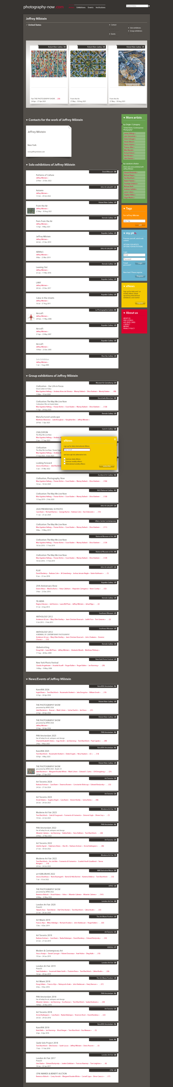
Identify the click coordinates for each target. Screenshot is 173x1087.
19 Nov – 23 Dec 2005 (43, 350)
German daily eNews (73, 459)
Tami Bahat (51, 910)
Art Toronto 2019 (44, 935)
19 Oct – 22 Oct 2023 (43, 818)
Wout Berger (61, 1030)
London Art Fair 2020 (45, 904)
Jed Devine (54, 604)
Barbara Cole (76, 512)
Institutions (100, 7)
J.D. (90, 754)
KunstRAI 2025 (42, 751)
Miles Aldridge (52, 923)
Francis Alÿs (40, 923)
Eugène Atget (53, 800)
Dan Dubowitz (88, 512)
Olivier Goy (99, 815)
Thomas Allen (128, 147)
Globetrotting (42, 647)
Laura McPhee (65, 604)
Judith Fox (89, 619)
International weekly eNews (75, 464)
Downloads (115, 37)
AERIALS (39, 251)
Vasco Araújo (41, 953)
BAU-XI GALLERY (107, 187)
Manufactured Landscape (48, 416)
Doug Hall (39, 650)
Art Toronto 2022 (44, 843)
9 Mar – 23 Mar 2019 (43, 257)
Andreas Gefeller (130, 189)
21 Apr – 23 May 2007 (43, 334)
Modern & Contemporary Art (49, 950)
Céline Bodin (89, 910)
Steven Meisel (129, 142)
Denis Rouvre (88, 1045)
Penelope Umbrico (130, 184)
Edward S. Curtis (85, 771)
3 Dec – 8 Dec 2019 (43, 926)
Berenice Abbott (42, 894)
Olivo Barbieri (92, 391)
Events (90, 7)
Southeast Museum (106, 613)
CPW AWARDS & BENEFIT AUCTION (51, 1073)
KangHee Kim (70, 420)
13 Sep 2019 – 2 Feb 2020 (45, 499)
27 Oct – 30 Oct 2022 (43, 849)
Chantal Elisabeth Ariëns (45, 741)
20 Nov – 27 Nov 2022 (44, 836)
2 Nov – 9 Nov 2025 (43, 744)
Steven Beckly (75, 800)
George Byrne (64, 512)
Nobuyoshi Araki (65, 984)
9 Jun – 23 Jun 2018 (43, 576)
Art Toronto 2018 (44, 1012)
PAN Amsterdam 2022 (46, 827)
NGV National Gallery (105, 490)
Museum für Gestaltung (104, 383)
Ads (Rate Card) (129, 322)
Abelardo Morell (77, 650)
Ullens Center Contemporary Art (105, 522)
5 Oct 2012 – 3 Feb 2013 (44, 622)
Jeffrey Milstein (41, 178)
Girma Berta (87, 800)
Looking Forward (44, 463)
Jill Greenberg (66, 573)
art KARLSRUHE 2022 (45, 873)
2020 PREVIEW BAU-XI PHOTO (49, 509)
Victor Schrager (129, 139)
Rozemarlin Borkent (67, 692)
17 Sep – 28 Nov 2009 (43, 653)
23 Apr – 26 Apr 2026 (43, 713)
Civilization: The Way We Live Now (51, 401)
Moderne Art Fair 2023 (46, 812)
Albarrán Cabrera (42, 833)
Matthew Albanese (43, 420)
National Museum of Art (104, 536)
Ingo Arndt (60, 741)
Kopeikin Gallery (107, 233)
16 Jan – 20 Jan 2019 (43, 974)
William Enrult (94, 692)
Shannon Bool (80, 1015)
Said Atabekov (41, 971)
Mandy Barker (104, 391)
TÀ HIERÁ (40, 601)
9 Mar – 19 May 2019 (43, 530)
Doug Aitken (40, 984)
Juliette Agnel (41, 846)
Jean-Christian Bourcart (74, 619)
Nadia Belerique (65, 938)
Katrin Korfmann (97, 573)
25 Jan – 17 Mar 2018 (43, 273)
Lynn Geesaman (129, 136)
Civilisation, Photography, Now (50, 478)
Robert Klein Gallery (55, 47)
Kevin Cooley (94, 588)
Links (131, 34)
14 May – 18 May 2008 (44, 668)
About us (126, 318)
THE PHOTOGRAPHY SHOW (48, 705)
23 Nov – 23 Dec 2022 (43, 181)
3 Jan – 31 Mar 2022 (43, 469)
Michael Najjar (129, 175)
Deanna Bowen (65, 784)
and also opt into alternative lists (75, 455)
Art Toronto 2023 (44, 797)
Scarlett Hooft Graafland (87, 861)
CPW (111, 1070)
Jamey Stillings (129, 133)
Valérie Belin (66, 833)
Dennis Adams (129, 144)
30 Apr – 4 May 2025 (43, 757)
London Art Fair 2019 (45, 966)
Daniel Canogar (53, 953)
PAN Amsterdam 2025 (46, 735)
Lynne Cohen (128, 192)
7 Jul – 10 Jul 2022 (42, 879)
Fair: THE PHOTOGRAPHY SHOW (43, 98)
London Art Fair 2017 (45, 1058)
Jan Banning (93, 665)
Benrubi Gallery (107, 218)
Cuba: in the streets (45, 298)
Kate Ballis (40, 1030)
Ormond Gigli (88, 815)
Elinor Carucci (98, 1076)
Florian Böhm (58, 407)
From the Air (75, 98)
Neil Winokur (128, 156)
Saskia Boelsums (92, 1002)
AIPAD (111, 886)
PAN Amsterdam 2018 (46, 996)
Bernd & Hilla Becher (72, 877)
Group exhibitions (136, 31)
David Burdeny (41, 573)
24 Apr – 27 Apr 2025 (38, 101)
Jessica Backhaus (42, 466)
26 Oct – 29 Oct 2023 (43, 803)
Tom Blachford (129, 178)
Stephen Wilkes (129, 195)
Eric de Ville (53, 861)
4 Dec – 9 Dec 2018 (43, 987)
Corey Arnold (55, 1076)
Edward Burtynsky (130, 172)
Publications (115, 31)
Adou (64, 894)
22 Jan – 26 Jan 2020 (43, 913)
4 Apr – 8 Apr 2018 (42, 1033)
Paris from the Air (44, 221)
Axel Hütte (80, 953)
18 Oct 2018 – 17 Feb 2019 (45, 545)
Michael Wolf (128, 186)
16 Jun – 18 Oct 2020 (43, 484)
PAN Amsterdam (107, 732)
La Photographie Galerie (104, 310)
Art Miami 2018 (43, 981)
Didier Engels (70, 754)
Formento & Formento (72, 815)
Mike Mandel (128, 150)
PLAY (38, 570)
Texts (112, 28)
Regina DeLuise (41, 604)
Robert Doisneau (68, 953)
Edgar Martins (129, 198)
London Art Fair (107, 901)
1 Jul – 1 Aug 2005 (42, 365)
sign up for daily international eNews (77, 446)
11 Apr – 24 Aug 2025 (43, 410)
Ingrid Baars (40, 692)
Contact (113, 25)
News (132, 25)
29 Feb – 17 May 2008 (43, 319)
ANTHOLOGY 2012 (44, 616)
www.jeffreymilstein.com (36, 152)
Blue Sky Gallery (107, 356)
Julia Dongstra (82, 692)
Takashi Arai (40, 910)
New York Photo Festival (104, 659)
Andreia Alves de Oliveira (63, 391)
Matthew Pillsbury (91, 650)
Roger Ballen (70, 665)
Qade (111, 1039)
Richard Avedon (66, 923)
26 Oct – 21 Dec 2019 (43, 242)
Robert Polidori (129, 181)
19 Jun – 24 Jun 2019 (43, 956)
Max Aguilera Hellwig (43, 391)
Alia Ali (65, 846)
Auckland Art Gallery (105, 475)
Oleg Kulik (89, 953)
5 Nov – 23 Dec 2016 (43, 592)
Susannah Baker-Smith (57, 971)
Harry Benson (91, 984)
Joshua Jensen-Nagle (81, 573)
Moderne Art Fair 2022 (46, 858)
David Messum (107, 171)
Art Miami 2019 (43, 920)
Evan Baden (70, 407)
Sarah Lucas (63, 1045)
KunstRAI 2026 (42, 689)
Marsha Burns (52, 588)
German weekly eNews (74, 461)
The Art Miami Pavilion (105, 916)
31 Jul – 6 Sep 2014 (43, 607)
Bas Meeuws (86, 1030)
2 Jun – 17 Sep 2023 (43, 440)
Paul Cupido (95, 741)
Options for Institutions (133, 247)
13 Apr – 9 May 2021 (43, 227)
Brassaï (51, 710)
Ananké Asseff (58, 665)
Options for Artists (131, 244)
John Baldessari (79, 923)
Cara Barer (40, 512)
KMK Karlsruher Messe (105, 870)
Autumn (39, 190)
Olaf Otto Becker (63, 910)
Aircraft (39, 313)
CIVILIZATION (42, 432)
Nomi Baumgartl (57, 877)
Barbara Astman (42, 784)
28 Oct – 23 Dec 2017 (43, 288)
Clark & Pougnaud (55, 815)
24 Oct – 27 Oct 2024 (43, 787)
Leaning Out (41, 267)
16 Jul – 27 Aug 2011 (43, 304)
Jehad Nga (89, 604)
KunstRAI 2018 (42, 1027)
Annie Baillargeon (90, 846)
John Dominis (128, 158)
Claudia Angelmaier (43, 665)
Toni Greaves (100, 619)
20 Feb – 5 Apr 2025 (43, 423)
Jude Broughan (57, 420)
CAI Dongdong (98, 771)
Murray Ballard (79, 391)
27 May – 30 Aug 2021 (78, 101)
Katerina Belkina (88, 877)
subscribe (107, 466)
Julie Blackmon (56, 466)
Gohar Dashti (73, 710)
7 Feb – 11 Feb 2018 (43, 1048)
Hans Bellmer (78, 833)
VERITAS (110, 947)
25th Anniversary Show (46, 585)
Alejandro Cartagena (80, 588)
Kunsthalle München (105, 398)
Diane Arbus (40, 588)
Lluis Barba (40, 1063)
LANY (38, 282)
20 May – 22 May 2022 (44, 897)
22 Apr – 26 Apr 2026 (43, 695)
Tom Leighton (95, 1063)
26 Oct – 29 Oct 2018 (43, 1018)
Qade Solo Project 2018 (47, 1042)
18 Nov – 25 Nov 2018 (44, 1005)
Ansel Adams (41, 800)
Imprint (126, 326)
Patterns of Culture (45, 175)
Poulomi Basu (73, 971)
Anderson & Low (42, 619)
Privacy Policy (129, 328)
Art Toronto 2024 (44, 781)
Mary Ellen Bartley (57, 619)
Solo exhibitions (135, 28)
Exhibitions (80, 7)
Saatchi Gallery (107, 429)
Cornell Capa (86, 1076)
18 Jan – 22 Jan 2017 (43, 1066)
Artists (71, 7)
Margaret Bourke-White (57, 771)
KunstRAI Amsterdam (105, 686)
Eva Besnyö (66, 1002)
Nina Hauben (82, 754)
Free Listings (128, 320)
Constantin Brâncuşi (81, 784)
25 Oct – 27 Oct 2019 (43, 941)
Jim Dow (83, 710)
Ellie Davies (53, 1045)
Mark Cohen (61, 710)
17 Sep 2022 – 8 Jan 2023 (45, 456)
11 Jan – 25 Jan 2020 (43, 515)
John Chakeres (90, 637)
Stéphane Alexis (54, 846)
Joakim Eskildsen (68, 1063)
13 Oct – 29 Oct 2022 (43, 196)
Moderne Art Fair (107, 809)
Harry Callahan (64, 588)
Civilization (41, 447)
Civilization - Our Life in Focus (49, 386)
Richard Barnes (51, 512)
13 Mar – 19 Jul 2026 (43, 394)
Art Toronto (109, 778)
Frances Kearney (82, 1063)
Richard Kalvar (129, 153)
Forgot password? (127, 264)
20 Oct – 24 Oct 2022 (43, 866)
